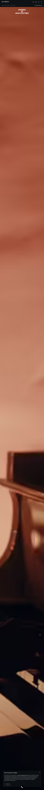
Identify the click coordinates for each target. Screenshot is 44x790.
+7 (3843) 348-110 (38, 5)
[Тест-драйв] (35, 2)
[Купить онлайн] (33, 2)
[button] (39, 772)
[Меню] (41, 2)
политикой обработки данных (23, 775)
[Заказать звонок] (38, 2)
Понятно (8, 784)
